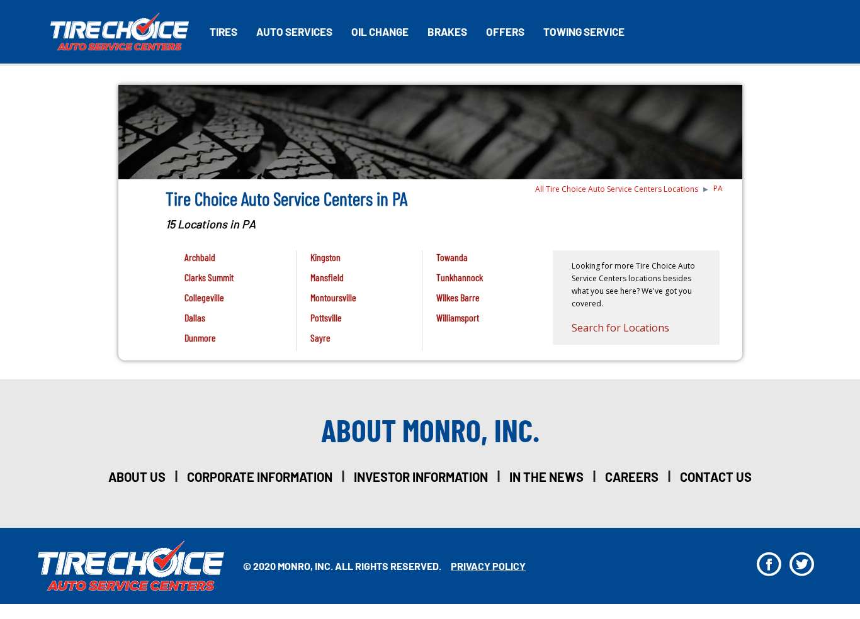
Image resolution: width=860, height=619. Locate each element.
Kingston (325, 257)
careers (632, 476)
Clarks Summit (209, 277)
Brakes (447, 31)
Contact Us (716, 476)
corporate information (259, 476)
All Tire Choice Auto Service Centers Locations (616, 189)
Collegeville (204, 297)
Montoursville (333, 297)
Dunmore (200, 337)
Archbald (199, 257)
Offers (505, 31)
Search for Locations (620, 328)
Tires (223, 31)
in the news (546, 476)
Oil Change (380, 31)
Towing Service (584, 31)
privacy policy (488, 566)
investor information (421, 476)
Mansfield (327, 277)
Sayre (320, 337)
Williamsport (457, 317)
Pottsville (326, 317)
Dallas (194, 317)
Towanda (452, 257)
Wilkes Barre (458, 297)
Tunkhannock (459, 277)
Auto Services (294, 31)
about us (137, 476)
